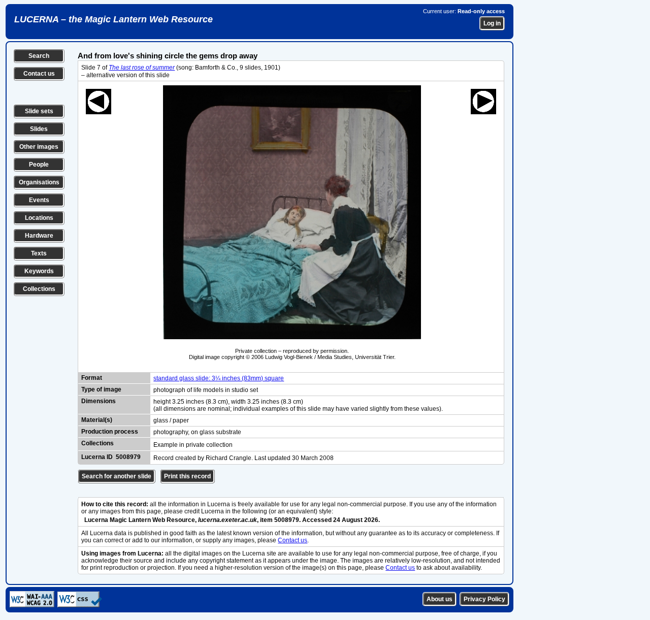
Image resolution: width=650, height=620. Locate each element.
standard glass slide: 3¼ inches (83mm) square (218, 378)
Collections (39, 288)
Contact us (39, 73)
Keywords (39, 271)
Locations (39, 217)
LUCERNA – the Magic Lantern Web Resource (113, 19)
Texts (39, 253)
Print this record (187, 476)
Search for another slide (116, 476)
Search (38, 55)
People (39, 164)
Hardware (39, 235)
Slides (39, 129)
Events (39, 200)
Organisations (39, 182)
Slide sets (39, 111)
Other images (38, 146)
